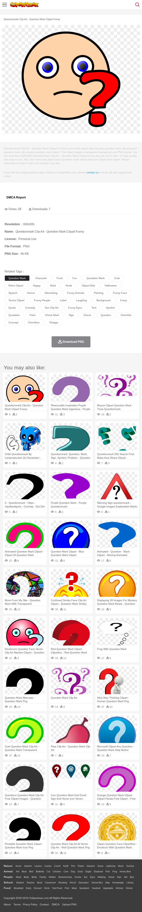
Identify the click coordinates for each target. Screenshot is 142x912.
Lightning (110, 866)
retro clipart (16, 285)
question (106, 315)
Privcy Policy (30, 904)
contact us (93, 172)
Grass (100, 866)
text (94, 307)
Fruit (67, 888)
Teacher (30, 882)
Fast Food (57, 888)
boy (132, 877)
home (111, 877)
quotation (14, 315)
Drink (47, 888)
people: (8, 876)
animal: (8, 871)
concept (13, 322)
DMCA (55, 904)
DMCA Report (16, 197)
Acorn (18, 866)
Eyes (92, 877)
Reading (62, 882)
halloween (111, 285)
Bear (24, 871)
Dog (73, 871)
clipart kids (88, 285)
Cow (66, 871)
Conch (57, 866)
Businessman (65, 877)
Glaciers (91, 866)
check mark (52, 315)
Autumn (28, 866)
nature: (8, 865)
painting (98, 292)
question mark (17, 278)
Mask (18, 877)
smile (69, 285)
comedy (30, 307)
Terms (17, 904)
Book (39, 882)
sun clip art (51, 307)
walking (102, 877)
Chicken (57, 871)
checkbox (34, 322)
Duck (80, 871)
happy (36, 285)
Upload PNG (69, 904)
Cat (48, 871)
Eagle (88, 871)
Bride (34, 877)
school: (8, 882)
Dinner (129, 888)
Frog (114, 871)
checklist (126, 315)
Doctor (78, 877)
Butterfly (40, 871)
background (104, 300)
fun (74, 278)
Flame (81, 866)
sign (71, 315)
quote (12, 307)
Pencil (73, 882)
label (63, 300)
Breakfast (18, 888)
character (41, 278)
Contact (44, 904)
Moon (121, 866)
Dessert (38, 888)
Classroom (50, 882)
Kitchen (119, 888)
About (7, 904)
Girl (125, 877)
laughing (81, 300)
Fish (108, 871)
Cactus (47, 866)
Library (129, 882)
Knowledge (118, 882)
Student (20, 882)
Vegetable (108, 888)
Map (107, 882)
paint (33, 315)
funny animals (75, 292)
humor (31, 292)
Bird (31, 871)
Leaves (38, 866)
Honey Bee (125, 871)
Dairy (28, 888)
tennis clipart (16, 300)
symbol (110, 307)
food (60, 278)
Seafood (96, 888)
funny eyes (75, 307)
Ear (85, 877)
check (87, 315)
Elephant (98, 871)
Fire (73, 866)
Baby (26, 877)
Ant (17, 871)
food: (7, 888)
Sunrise (130, 866)
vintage (53, 322)
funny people (42, 300)
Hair (119, 877)
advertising (51, 292)
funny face (120, 292)
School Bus (97, 882)
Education (84, 882)
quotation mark (96, 278)
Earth (66, 866)
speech (13, 292)
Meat (74, 888)
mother (52, 877)
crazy (123, 300)
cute (117, 278)
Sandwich (84, 888)
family (43, 877)
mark (53, 285)
